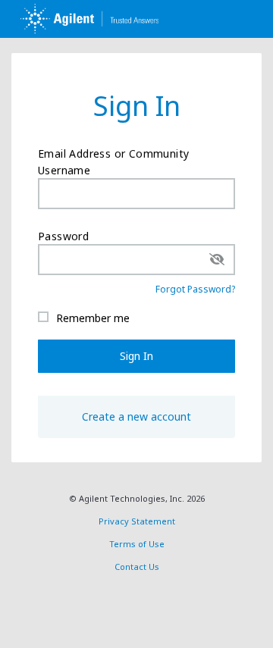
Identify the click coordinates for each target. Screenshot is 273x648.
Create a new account (136, 416)
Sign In (136, 356)
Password (63, 236)
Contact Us (137, 566)
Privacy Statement (137, 521)
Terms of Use (137, 543)
